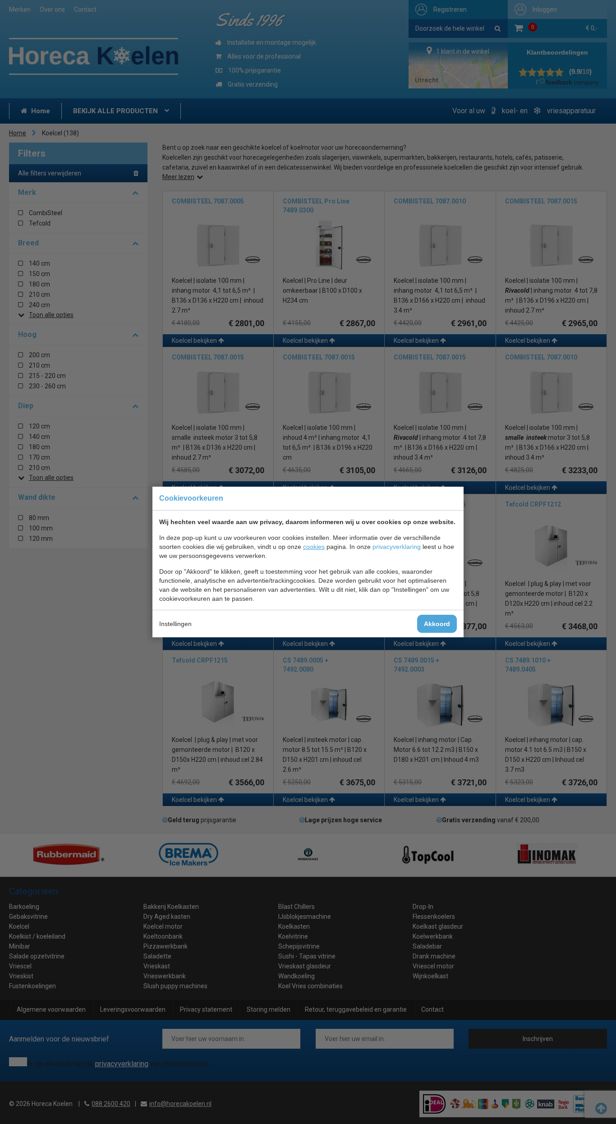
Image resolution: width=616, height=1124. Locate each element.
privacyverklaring (396, 546)
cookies (314, 546)
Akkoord (437, 623)
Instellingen (175, 623)
